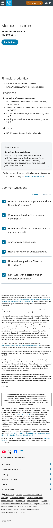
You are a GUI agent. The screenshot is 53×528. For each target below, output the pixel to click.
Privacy (19, 495)
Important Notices (41, 504)
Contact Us (20, 501)
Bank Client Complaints (30, 509)
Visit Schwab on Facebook (15, 452)
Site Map (4, 498)
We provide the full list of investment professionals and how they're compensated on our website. (25, 301)
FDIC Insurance (31, 507)
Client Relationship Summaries (13, 512)
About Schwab (32, 501)
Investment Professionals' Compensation (17, 504)
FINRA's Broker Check (9, 509)
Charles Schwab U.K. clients (20, 435)
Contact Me (10, 42)
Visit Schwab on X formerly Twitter (9, 452)
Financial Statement (35, 498)
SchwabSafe (9, 495)
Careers (44, 501)
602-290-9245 (8, 35)
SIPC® (20, 507)
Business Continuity (17, 498)
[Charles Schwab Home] (9, 3)
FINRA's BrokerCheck (34, 176)
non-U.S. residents (18, 433)
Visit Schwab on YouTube (3, 452)
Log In (48, 3)
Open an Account (34, 3)
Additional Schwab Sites (32, 495)
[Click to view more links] (50, 464)
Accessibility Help (7, 501)
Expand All (36, 195)
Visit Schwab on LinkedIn (21, 452)
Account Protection (8, 507)
